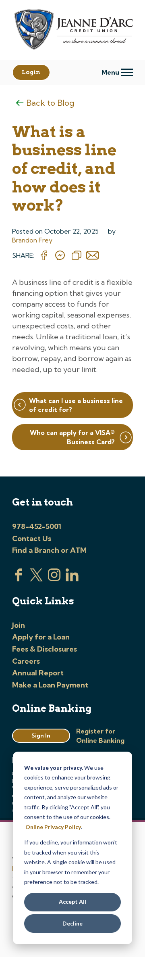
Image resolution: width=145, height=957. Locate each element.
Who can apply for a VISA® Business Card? (72, 436)
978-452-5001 (36, 526)
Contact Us (31, 538)
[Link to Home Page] (72, 30)
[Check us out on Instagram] (54, 579)
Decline (72, 923)
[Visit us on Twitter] (36, 579)
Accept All (72, 901)
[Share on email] (92, 256)
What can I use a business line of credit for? (76, 405)
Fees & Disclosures (44, 649)
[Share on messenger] (60, 256)
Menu (111, 72)
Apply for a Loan (41, 636)
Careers (26, 661)
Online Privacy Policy (53, 826)
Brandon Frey (32, 240)
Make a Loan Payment (50, 685)
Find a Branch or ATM (49, 550)
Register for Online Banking (100, 735)
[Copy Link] (76, 256)
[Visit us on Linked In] (72, 579)
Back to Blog (50, 103)
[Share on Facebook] (44, 256)
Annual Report (38, 672)
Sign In (40, 735)
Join (18, 625)
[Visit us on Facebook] (18, 579)
